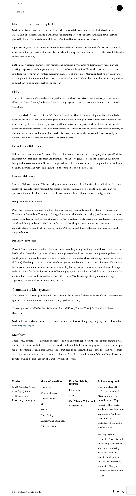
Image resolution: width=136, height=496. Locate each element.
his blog (31, 56)
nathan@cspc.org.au (24, 400)
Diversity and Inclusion (53, 420)
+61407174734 (22, 395)
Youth (44, 409)
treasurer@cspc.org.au (23, 325)
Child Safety (47, 415)
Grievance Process (50, 426)
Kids (43, 404)
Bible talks (74, 390)
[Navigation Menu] (120, 8)
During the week (49, 398)
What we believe (49, 393)
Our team (46, 387)
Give (71, 395)
